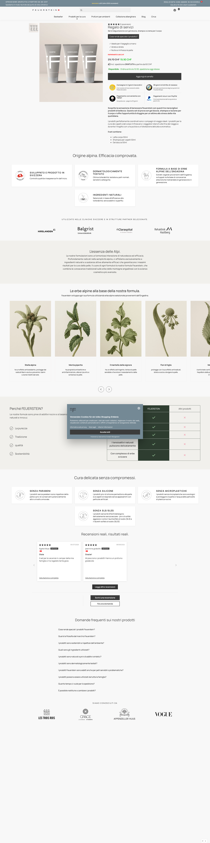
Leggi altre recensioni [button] (105, 587)
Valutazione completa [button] (48, 578)
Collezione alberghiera (126, 16)
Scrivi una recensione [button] (105, 597)
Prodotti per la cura (77, 16)
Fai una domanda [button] (105, 603)
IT (202, 841)
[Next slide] (109, 389)
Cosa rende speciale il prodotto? (123, 36)
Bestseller (58, 16)
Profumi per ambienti (100, 16)
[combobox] (204, 841)
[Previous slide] (101, 389)
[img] (45, 545)
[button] (114, 24)
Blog (143, 16)
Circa (153, 16)
